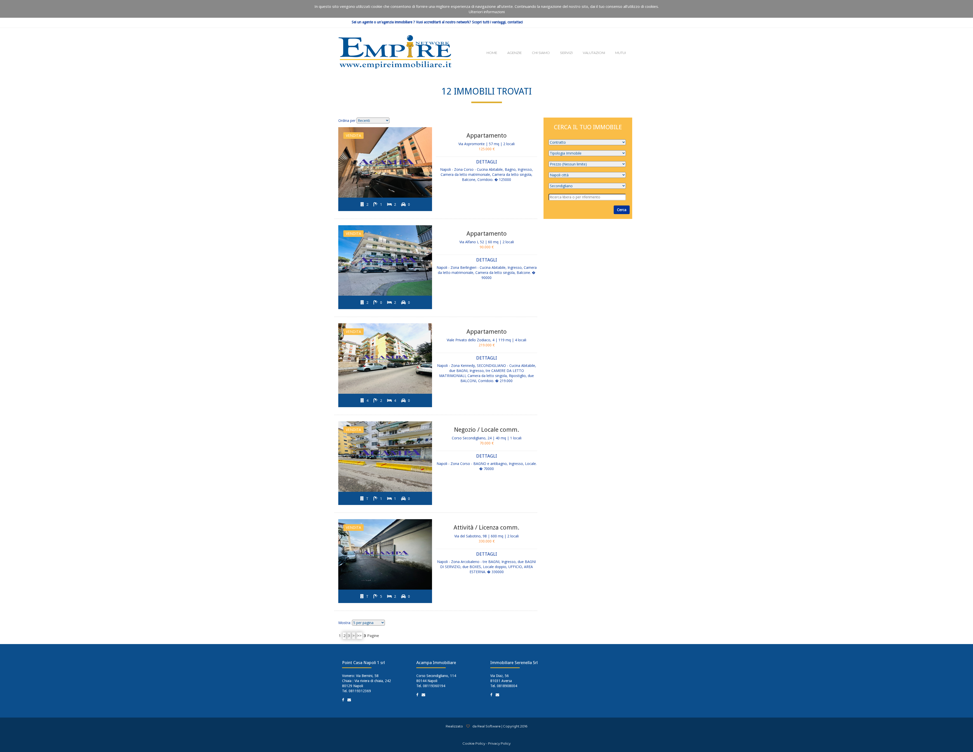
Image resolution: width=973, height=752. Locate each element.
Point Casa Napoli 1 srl (363, 662)
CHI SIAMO (541, 53)
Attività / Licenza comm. (486, 527)
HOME (491, 53)
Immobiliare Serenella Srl (514, 662)
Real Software (489, 726)
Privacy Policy (499, 743)
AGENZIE (514, 53)
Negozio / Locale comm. (486, 429)
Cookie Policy (473, 743)
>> (359, 635)
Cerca (621, 209)
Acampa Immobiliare (436, 662)
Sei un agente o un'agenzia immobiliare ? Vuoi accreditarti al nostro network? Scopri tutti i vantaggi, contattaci (437, 22)
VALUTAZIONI (594, 53)
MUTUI (620, 53)
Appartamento (486, 135)
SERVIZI (566, 53)
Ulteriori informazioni (487, 11)
